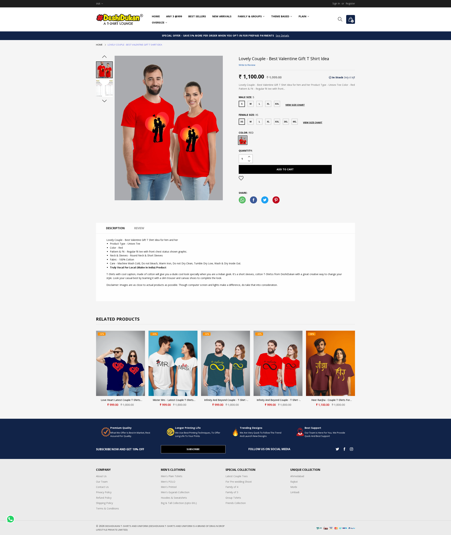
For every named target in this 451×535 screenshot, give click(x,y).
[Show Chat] (11, 519)
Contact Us (102, 487)
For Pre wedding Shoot (239, 481)
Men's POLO (168, 481)
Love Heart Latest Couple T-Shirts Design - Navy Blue (120, 400)
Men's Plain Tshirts (171, 476)
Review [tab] (139, 228)
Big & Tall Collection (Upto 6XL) (179, 503)
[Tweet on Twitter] (264, 199)
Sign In (336, 3)
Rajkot (294, 481)
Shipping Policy (104, 503)
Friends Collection (236, 503)
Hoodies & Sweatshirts (174, 497)
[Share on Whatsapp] (242, 199)
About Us (101, 476)
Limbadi (294, 492)
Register (350, 3)
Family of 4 (232, 487)
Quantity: (245, 150)
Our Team (102, 481)
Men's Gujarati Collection (175, 492)
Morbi (293, 487)
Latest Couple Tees (237, 476)
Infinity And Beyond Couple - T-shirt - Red (278, 400)
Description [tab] (115, 228)
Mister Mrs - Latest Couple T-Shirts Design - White (173, 400)
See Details (282, 35)
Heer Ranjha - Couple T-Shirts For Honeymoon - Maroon (330, 400)
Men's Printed (169, 487)
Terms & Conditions (107, 508)
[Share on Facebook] (253, 199)
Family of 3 (232, 492)
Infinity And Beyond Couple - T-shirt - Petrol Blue (225, 400)
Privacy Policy (104, 492)
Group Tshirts (233, 497)
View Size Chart (295, 104)
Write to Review (247, 65)
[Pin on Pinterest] (276, 199)
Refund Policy (104, 497)
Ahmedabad (297, 476)
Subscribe (193, 449)
